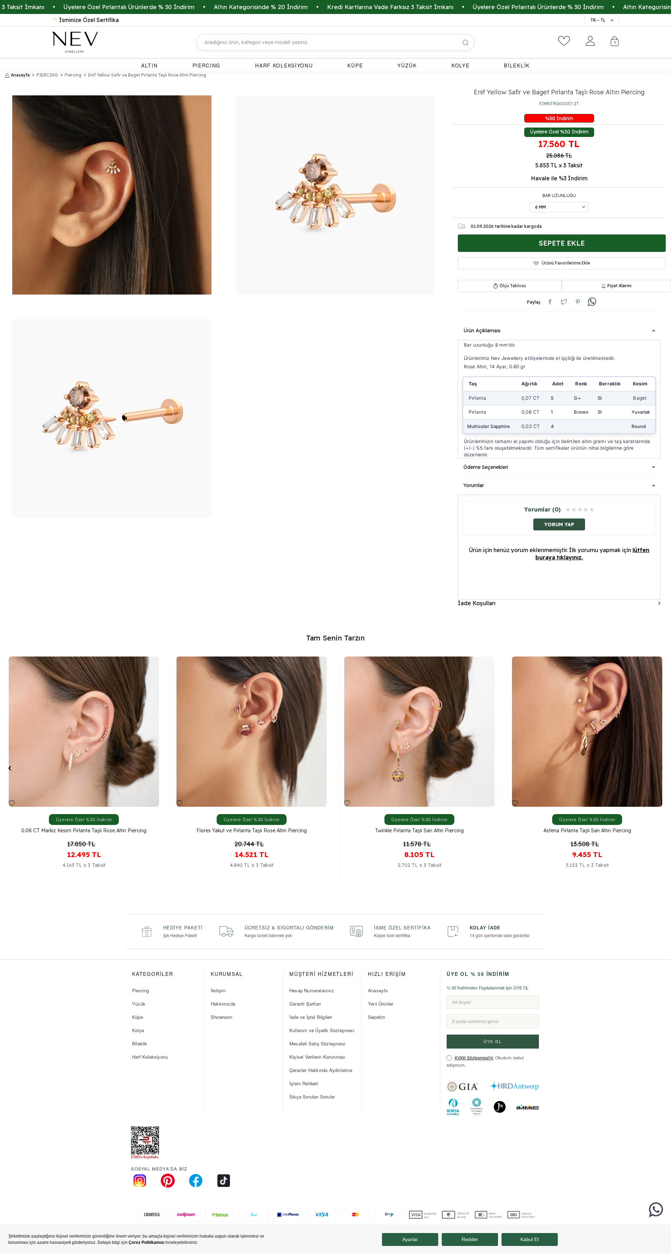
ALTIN (149, 65)
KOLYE (461, 65)
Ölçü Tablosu (512, 285)
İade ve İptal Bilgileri (310, 1017)
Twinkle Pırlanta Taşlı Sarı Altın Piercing (83, 831)
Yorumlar (473, 485)
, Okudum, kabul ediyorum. (485, 1061)
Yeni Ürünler (380, 1003)
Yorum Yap (559, 524)
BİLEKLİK (517, 65)
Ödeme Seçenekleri (485, 467)
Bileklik (139, 1043)
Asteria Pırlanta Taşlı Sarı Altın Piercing (252, 831)
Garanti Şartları (305, 1003)
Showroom (222, 1017)
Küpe (137, 1017)
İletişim (218, 990)
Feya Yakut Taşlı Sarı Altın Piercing (419, 831)
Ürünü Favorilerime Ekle (566, 263)
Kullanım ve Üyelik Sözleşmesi (321, 1030)
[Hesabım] (590, 41)
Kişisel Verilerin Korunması (317, 1056)
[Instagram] (140, 1181)
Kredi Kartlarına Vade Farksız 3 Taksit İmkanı (296, 6)
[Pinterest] (167, 1181)
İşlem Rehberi (303, 1083)
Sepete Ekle (562, 243)
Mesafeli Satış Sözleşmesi (317, 1043)
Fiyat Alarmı (619, 285)
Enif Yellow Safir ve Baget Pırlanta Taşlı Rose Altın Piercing (147, 75)
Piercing (73, 75)
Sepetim (376, 1017)
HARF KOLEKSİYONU (284, 65)
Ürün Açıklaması (481, 330)
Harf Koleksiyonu (150, 1056)
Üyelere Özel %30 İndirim (559, 132)
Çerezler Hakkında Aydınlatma (321, 1070)
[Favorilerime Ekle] (12, 803)
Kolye (138, 1030)
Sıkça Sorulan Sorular (312, 1096)
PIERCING (207, 65)
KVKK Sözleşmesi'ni (474, 1057)
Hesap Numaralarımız (311, 990)
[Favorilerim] (564, 41)
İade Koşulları (477, 603)
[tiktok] (223, 1181)
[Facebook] (195, 1181)
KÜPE (355, 65)
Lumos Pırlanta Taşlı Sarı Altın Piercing (587, 831)
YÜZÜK (407, 65)
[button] (9, 767)
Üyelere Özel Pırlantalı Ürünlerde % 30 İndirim (444, 6)
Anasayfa (20, 75)
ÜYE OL (493, 1041)
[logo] (75, 42)
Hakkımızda (223, 1003)
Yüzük (138, 1003)
